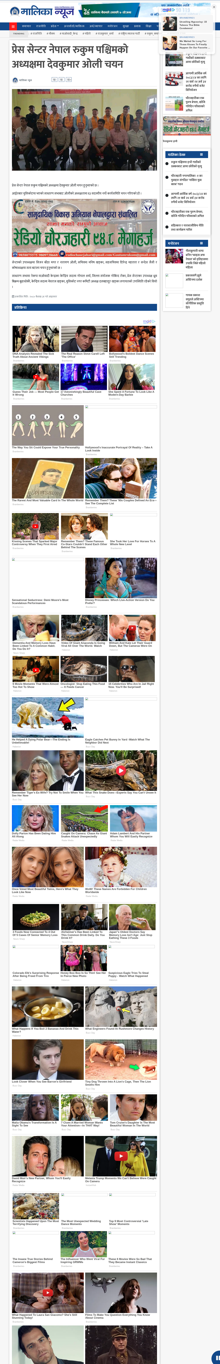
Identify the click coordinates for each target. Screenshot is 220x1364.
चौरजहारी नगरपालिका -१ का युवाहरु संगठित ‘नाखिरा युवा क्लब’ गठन (186, 180)
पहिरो (88, 33)
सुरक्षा (126, 26)
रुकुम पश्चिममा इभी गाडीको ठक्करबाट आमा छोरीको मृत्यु (196, 58)
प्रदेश (54, 26)
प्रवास (137, 26)
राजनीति (41, 26)
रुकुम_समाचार (154, 33)
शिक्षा (149, 26)
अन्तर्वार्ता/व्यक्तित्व (74, 26)
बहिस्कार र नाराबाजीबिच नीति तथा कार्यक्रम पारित (187, 227)
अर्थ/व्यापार (96, 26)
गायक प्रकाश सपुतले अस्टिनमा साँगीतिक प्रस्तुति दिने (195, 301)
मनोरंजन (113, 26)
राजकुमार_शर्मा (106, 33)
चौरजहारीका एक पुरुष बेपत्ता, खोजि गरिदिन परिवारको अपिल (195, 104)
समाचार (26, 26)
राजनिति (37, 33)
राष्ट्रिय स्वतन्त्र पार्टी (130, 33)
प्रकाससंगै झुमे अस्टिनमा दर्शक (194, 277)
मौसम (52, 33)
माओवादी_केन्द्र (70, 33)
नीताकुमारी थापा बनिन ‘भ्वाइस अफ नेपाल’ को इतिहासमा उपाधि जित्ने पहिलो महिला (197, 259)
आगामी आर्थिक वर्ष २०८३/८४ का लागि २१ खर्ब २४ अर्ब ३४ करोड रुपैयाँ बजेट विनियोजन (196, 82)
